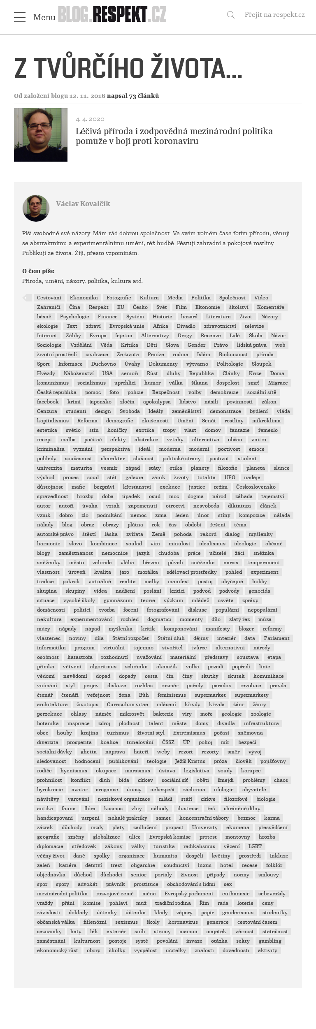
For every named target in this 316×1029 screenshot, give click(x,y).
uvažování (149, 657)
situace (46, 600)
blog (67, 524)
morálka (148, 572)
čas (173, 524)
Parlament (277, 638)
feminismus (172, 695)
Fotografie (119, 297)
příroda (265, 354)
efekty (118, 439)
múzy (43, 629)
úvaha (90, 506)
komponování (180, 629)
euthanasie (236, 893)
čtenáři (70, 695)
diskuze (116, 685)
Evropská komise (170, 837)
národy (261, 647)
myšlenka (120, 629)
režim (221, 487)
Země (158, 534)
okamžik (166, 666)
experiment (265, 572)
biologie (266, 799)
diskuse (197, 610)
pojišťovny (273, 761)
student (247, 458)
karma (272, 818)
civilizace (97, 354)
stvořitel (172, 647)
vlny (136, 808)
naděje (252, 477)
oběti (203, 780)
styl (70, 685)
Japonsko (100, 402)
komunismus (53, 383)
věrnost (244, 931)
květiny (221, 856)
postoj (205, 581)
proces (71, 477)
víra (155, 543)
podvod (202, 591)
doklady (78, 912)
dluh (104, 780)
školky (117, 950)
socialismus (91, 383)
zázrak (45, 827)
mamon (188, 931)
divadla (226, 723)
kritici (177, 591)
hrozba (267, 837)
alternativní (230, 647)
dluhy (174, 373)
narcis (230, 562)
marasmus (137, 770)
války (138, 846)
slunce (282, 468)
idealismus (212, 543)
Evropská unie (126, 326)
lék (94, 931)
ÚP (186, 742)
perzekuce (49, 714)
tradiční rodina (173, 903)
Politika (201, 297)
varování (78, 799)
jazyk (143, 553)
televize (254, 326)
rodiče (44, 770)
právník (115, 884)
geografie (48, 837)
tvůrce (199, 647)
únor (203, 515)
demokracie (224, 392)
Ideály (156, 411)
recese (250, 865)
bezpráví (104, 487)
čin (170, 676)
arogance (107, 789)
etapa (274, 657)
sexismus (126, 922)
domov (213, 430)
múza (265, 619)
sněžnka (263, 553)
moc (174, 496)
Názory (269, 316)
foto (114, 392)
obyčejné (232, 581)
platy (118, 827)
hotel (226, 865)
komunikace (268, 676)
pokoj (205, 742)
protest (208, 837)
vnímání (47, 685)
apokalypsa (157, 402)
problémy (254, 780)
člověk (244, 761)
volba (192, 666)
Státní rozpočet (130, 638)
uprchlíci (125, 383)
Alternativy (155, 335)
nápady (68, 629)
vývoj (255, 752)
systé (141, 941)
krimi (74, 402)
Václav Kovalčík (83, 203)
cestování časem (257, 922)
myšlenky (261, 534)
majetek (216, 931)
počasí (221, 733)
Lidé (235, 335)
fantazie (240, 430)
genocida (259, 591)
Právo (221, 345)
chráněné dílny (242, 808)
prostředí (250, 856)
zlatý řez (239, 619)
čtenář (45, 695)
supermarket (210, 695)
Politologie (230, 364)
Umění (185, 420)
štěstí (89, 534)
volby (195, 392)
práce (194, 553)
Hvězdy (46, 373)
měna (149, 893)
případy (216, 874)
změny (76, 837)
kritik (148, 629)
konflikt (81, 780)
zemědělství (186, 411)
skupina (47, 591)
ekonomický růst (57, 950)
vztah (113, 506)
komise (92, 903)
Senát (209, 420)
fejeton (123, 335)
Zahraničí (48, 307)
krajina (89, 733)
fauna (69, 808)
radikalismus (199, 846)
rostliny (234, 420)
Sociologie (49, 345)
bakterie (163, 714)
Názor (278, 335)
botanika (48, 723)
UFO (230, 477)
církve (208, 799)
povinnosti (240, 402)
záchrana (194, 789)
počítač (93, 439)
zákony (114, 846)
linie (264, 666)
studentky (275, 912)
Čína (74, 307)
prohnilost (49, 780)
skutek (236, 676)
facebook (48, 402)
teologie (157, 761)
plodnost (129, 723)
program (84, 647)
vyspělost (145, 950)
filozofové (236, 799)
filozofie (227, 468)
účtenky (107, 912)
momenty (191, 619)
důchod (83, 874)
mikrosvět (132, 714)
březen (151, 562)
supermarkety (252, 695)
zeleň (43, 865)
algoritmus (103, 666)
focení (130, 610)
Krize (255, 373)
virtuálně (99, 581)
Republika (201, 373)
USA (107, 373)
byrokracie (50, 789)
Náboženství (79, 373)
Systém (135, 316)
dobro (66, 515)
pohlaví (118, 903)
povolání (167, 941)
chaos (281, 780)
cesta (151, 676)
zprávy (250, 600)
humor (152, 383)
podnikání (109, 515)
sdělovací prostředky (192, 572)
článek (268, 506)
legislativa (196, 770)
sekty (243, 941)
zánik (158, 477)
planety (200, 468)
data (249, 638)
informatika (51, 647)
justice (197, 487)
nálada (282, 515)
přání (68, 903)
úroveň (77, 572)
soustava (248, 657)
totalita (207, 477)
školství (239, 307)
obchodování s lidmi (191, 884)
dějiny (201, 638)
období (193, 524)
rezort (186, 752)
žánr (238, 704)
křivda (217, 704)
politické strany (182, 458)
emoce (257, 449)
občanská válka (56, 922)
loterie (245, 903)
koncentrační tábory (204, 818)
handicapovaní (55, 818)
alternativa (205, 439)
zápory (185, 912)
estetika (47, 430)
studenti (76, 411)
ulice (135, 837)
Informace (70, 364)
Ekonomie (207, 307)
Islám (203, 354)
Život (245, 316)
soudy (225, 770)
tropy (169, 430)
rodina (180, 354)
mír (225, 742)
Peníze (156, 354)
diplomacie (50, 846)
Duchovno (103, 364)
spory (62, 884)
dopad (103, 676)
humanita (165, 856)
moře (206, 714)
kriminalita (51, 449)
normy (241, 874)
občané (274, 543)
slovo (75, 543)
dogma (196, 496)
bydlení (259, 411)
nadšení (125, 591)
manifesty (218, 629)
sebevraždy (272, 893)
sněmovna (250, 733)
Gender (196, 345)
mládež (200, 600)
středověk (84, 846)
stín (94, 430)
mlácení (166, 704)
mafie (78, 487)
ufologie (224, 789)
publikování (123, 761)
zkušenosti (155, 420)
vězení (232, 846)
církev (145, 780)
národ (219, 496)
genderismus (237, 912)
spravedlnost (52, 496)
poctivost (229, 449)
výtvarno (197, 364)
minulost (180, 543)
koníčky (117, 430)
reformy (272, 629)
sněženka (203, 562)
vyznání (83, 449)
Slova (172, 345)
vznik (44, 515)
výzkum (173, 600)
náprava (115, 752)
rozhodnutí (114, 657)
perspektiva (115, 449)
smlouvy (268, 874)
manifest (178, 581)
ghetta (89, 752)
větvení (72, 666)
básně (44, 316)
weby (163, 752)
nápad (92, 629)
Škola (256, 335)
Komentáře (270, 307)
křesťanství (137, 487)
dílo (216, 619)
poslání (152, 591)
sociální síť (175, 780)
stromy (162, 931)
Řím (204, 903)
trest (116, 865)
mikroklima (266, 420)
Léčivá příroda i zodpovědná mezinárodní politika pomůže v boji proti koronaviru (174, 136)
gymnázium (118, 600)
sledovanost (51, 761)
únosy (134, 789)
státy (155, 468)
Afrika (160, 326)
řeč (211, 808)
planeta (255, 468)
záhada (244, 496)
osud (154, 496)
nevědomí (75, 676)
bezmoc (246, 818)
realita (128, 581)
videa (100, 591)
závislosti (48, 912)
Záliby (73, 335)
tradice (45, 581)
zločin (127, 402)
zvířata (134, 534)
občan (235, 439)
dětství (93, 865)
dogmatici (159, 619)
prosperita (79, 742)
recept (44, 439)
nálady (45, 524)
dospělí (194, 856)
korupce (251, 770)
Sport (43, 364)
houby (64, 733)
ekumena (237, 827)
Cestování (49, 297)
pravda (278, 685)
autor (43, 506)
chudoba (168, 553)
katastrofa (80, 657)
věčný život (51, 856)
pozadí (215, 666)
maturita (81, 468)
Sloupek (262, 364)
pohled (233, 572)
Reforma (87, 420)
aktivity (267, 950)
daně (79, 856)
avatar (79, 789)
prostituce (146, 884)
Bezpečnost (166, 392)
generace (218, 922)
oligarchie (143, 865)
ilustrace (188, 808)
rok (156, 524)
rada (223, 903)
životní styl (151, 733)
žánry (259, 704)
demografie (119, 420)
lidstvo (187, 402)
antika (45, 808)
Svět (161, 307)
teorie (148, 600)
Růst (152, 373)
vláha (127, 562)
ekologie (47, 326)
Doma (277, 373)
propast (174, 827)
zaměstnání (51, 941)
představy (216, 657)
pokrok (71, 581)
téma (240, 524)
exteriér (116, 931)
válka (176, 383)
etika (176, 468)
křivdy (192, 704)
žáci (239, 553)
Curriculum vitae (127, 704)
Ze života (128, 354)
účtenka (135, 912)
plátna (135, 524)
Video (261, 297)
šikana (199, 383)
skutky (209, 676)
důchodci (111, 874)
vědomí (46, 676)
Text (72, 326)
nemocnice (115, 553)
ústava (167, 770)
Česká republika (57, 392)
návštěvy (48, 799)
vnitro (258, 439)
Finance (108, 316)
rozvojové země (115, 893)
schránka (136, 666)
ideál (145, 449)
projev (91, 685)
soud (93, 477)
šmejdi (226, 780)
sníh (140, 931)
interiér (226, 638)
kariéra (68, 865)
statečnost (275, 931)
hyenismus (73, 770)
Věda (106, 345)
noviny (77, 638)
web (280, 345)
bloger (246, 629)
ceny (268, 903)
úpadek (131, 496)
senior (138, 874)
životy (181, 477)
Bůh (144, 695)
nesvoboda (206, 506)
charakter (113, 458)
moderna (170, 449)
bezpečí (247, 742)
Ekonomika (84, 297)
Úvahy (132, 364)
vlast (190, 430)
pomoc (93, 392)
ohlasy (79, 714)
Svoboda (130, 411)
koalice (109, 742)
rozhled (130, 619)
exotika (145, 430)
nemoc (138, 515)
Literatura (218, 316)
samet (163, 818)
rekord (208, 534)
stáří (186, 799)
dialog (232, 534)
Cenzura (47, 411)
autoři (66, 506)
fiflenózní (95, 922)
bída (124, 780)
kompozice (252, 515)
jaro (124, 572)
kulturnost (87, 941)
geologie (231, 714)
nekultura (49, 619)
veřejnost (98, 695)
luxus (204, 865)
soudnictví (176, 865)
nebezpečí (162, 789)
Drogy (185, 335)
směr (233, 752)
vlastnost (48, 572)
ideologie (245, 543)
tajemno (143, 647)
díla (99, 638)
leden (182, 515)
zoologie (261, 714)
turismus (118, 733)
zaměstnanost (76, 553)
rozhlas (144, 685)
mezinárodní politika (62, 893)
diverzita (47, 742)
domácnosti (51, 610)
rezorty (210, 752)
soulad (134, 543)
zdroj (104, 723)
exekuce (170, 487)
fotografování (163, 610)
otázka (219, 941)
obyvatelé (254, 789)
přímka (45, 666)
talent (156, 723)
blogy (43, 553)
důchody (72, 827)
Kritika (129, 345)
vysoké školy (79, 600)
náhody (160, 808)
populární (227, 610)
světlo (73, 430)
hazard (189, 316)
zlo (84, 515)
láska (111, 534)
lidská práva (252, 345)
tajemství (272, 496)
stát (112, 477)
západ (133, 468)
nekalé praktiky (127, 818)
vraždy (45, 903)
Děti (152, 345)
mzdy (97, 827)
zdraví (93, 326)
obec (42, 733)
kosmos (113, 808)
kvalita (102, 572)
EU (120, 307)
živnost (189, 874)
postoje (118, 941)
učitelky (176, 950)
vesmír (109, 468)
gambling (270, 941)
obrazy (111, 524)
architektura (52, 704)
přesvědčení (273, 827)
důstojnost (50, 487)
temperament (263, 562)
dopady (127, 676)
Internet (47, 335)
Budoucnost (233, 354)
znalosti (204, 950)
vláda (283, 411)
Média (175, 297)
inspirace (78, 723)
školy (153, 922)
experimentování (91, 619)
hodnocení (87, 761)
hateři (141, 752)
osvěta (226, 600)
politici (82, 610)
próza (220, 761)
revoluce (250, 685)
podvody (229, 591)
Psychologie (74, 316)
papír (207, 912)
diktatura (239, 506)
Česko (140, 307)
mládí (165, 799)
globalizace (106, 837)
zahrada (102, 562)
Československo (256, 487)
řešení (217, 524)
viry (187, 714)
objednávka (51, 874)
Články (231, 373)
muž (141, 903)
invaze (194, 941)
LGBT (255, 846)
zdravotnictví (220, 326)
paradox (221, 685)
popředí (241, 666)
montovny (237, 837)
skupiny (75, 591)
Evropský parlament (189, 893)
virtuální (114, 647)
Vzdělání (81, 345)
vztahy (175, 439)
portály (163, 874)
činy (187, 676)
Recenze (211, 335)
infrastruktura (261, 723)
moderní (199, 449)
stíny (224, 515)
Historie (162, 316)
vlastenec (48, 638)
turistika (164, 846)
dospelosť (227, 383)
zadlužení (145, 827)
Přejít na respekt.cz (275, 14)
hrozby (85, 496)
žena (124, 695)
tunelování (140, 742)
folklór (274, 865)
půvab (175, 562)
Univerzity (205, 827)
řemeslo (268, 430)
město (76, 562)
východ (45, 477)
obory (93, 950)
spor (42, 884)
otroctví (175, 506)
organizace (131, 856)
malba (68, 439)
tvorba (107, 610)
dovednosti (236, 950)
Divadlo (186, 326)
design (103, 411)
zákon (269, 402)
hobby (259, 581)
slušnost (143, 458)
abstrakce (146, 439)
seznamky (49, 931)
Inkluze (279, 856)
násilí (211, 402)
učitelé (217, 553)
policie (136, 392)
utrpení (90, 818)
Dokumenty (163, 364)
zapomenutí (142, 506)
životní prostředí (57, 354)
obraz (87, 524)
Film (181, 307)
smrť (253, 383)
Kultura (149, 297)
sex (228, 884)
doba (108, 496)
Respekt (99, 307)
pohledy (46, 458)
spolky (102, 856)
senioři (129, 373)
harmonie (48, 543)
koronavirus (183, 922)
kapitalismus (53, 420)
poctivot (219, 458)
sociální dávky (54, 752)
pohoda (183, 534)
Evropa (98, 335)
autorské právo (55, 534)
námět (103, 714)
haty (75, 931)
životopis (87, 704)
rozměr (169, 685)
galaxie (134, 477)
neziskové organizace (124, 799)
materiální (183, 657)
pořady (195, 685)
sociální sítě (261, 392)
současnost (78, 458)
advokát (88, 884)
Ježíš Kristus (190, 761)
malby (151, 581)
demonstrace (225, 411)
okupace (106, 770)
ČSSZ (168, 742)
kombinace (104, 543)
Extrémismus (189, 733)
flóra (89, 808)
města (179, 723)
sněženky (48, 562)
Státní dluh (171, 638)
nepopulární (262, 610)
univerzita (49, 468)
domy (202, 723)
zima (161, 515)
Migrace (278, 383)
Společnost (232, 297)
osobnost (48, 657)
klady (161, 912)
